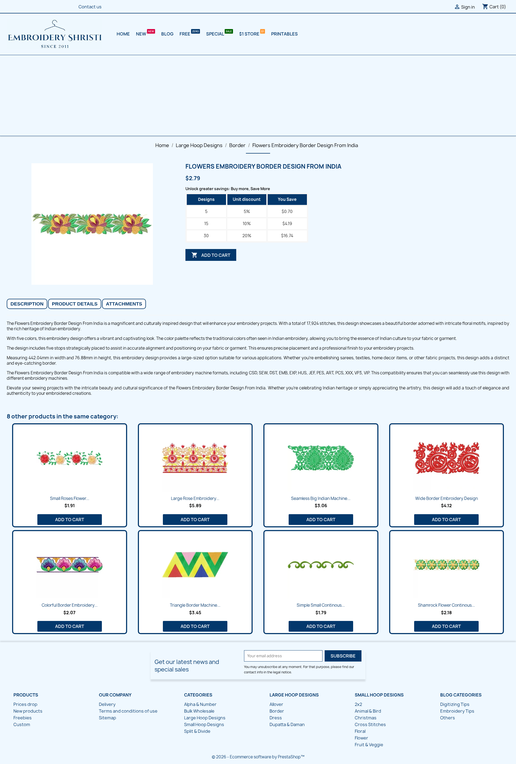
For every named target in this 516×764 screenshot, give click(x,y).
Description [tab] (27, 304)
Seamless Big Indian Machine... (320, 498)
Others (447, 718)
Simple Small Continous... (321, 605)
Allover (276, 704)
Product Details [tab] (75, 304)
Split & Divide (197, 731)
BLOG (167, 34)
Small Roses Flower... (69, 498)
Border (277, 711)
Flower (361, 738)
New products (27, 711)
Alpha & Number (200, 704)
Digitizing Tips (455, 704)
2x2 (358, 704)
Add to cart (210, 255)
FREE (185, 34)
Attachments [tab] (124, 304)
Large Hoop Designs (204, 718)
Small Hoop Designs (204, 724)
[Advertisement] (258, 95)
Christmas (366, 718)
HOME (123, 34)
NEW (141, 34)
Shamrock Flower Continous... (446, 605)
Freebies (22, 718)
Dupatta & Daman (287, 724)
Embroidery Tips (457, 711)
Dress (276, 718)
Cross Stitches (370, 724)
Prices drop (25, 704)
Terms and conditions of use (128, 711)
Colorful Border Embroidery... (70, 605)
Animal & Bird (368, 711)
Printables (284, 34)
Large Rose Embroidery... (195, 498)
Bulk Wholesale (199, 711)
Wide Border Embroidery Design (446, 498)
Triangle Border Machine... (195, 605)
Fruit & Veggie (369, 745)
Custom (21, 724)
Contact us (90, 7)
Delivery (107, 704)
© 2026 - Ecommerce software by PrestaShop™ (258, 757)
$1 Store (249, 34)
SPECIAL (215, 34)
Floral (360, 731)
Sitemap (107, 718)
